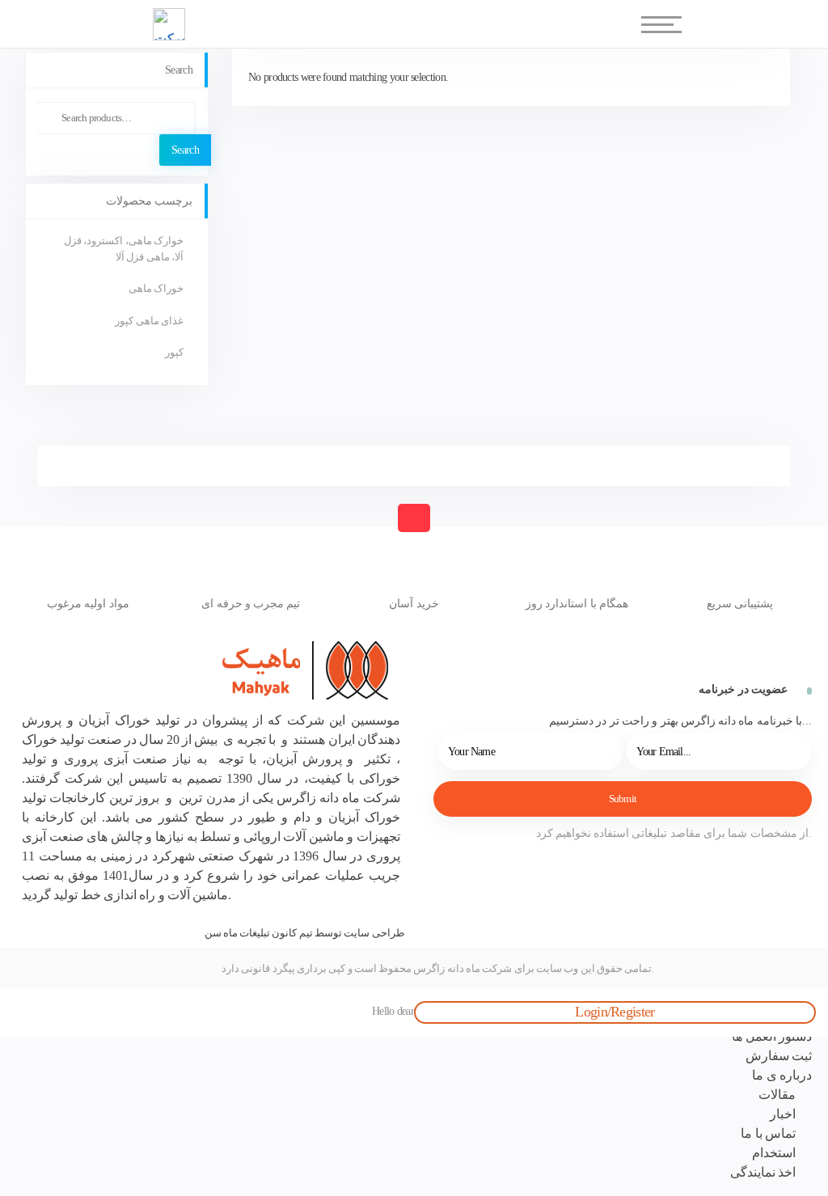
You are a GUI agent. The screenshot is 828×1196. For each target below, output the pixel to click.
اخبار (783, 1114)
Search (185, 150)
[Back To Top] (413, 518)
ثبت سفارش (779, 1056)
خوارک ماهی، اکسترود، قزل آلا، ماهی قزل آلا (124, 249)
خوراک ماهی (156, 288)
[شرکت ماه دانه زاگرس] (238, 670)
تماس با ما (768, 1133)
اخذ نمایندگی (763, 1172)
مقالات (777, 1094)
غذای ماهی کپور (149, 321)
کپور (174, 352)
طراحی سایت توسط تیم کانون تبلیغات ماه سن (304, 933)
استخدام (774, 1153)
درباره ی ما (782, 1075)
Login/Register (614, 1012)
